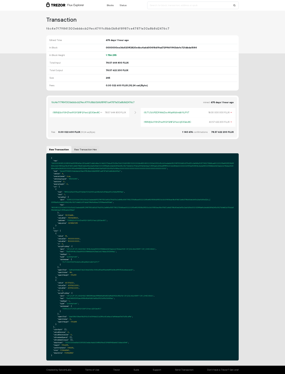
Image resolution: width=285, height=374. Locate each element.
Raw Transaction (59, 149)
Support (157, 369)
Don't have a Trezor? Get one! (223, 369)
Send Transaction (184, 369)
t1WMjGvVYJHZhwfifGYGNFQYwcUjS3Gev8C (76, 112)
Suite (136, 369)
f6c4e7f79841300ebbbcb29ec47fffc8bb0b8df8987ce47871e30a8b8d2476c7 (92, 102)
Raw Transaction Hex (85, 149)
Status (123, 5)
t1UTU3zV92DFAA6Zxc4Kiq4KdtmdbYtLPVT (166, 112)
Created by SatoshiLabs (58, 369)
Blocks (110, 5)
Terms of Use (92, 369)
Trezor (116, 369)
